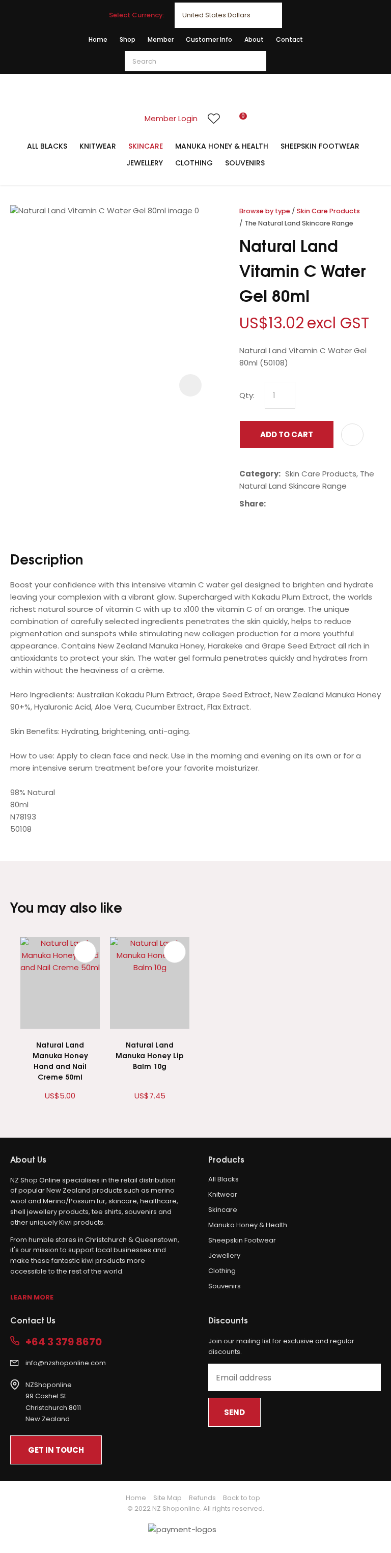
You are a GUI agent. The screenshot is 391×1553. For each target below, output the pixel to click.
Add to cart (286, 434)
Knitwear (97, 146)
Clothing (194, 163)
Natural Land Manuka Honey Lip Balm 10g (150, 1055)
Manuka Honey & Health (221, 146)
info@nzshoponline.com (65, 1363)
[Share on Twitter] (286, 503)
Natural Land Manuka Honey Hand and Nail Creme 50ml (60, 1060)
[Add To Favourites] (352, 434)
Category (258, 473)
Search (254, 61)
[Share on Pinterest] (317, 504)
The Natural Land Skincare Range (298, 223)
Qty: (247, 395)
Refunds (202, 1498)
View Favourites (214, 119)
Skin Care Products (328, 211)
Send (234, 1412)
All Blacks (47, 146)
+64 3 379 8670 (63, 1342)
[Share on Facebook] (272, 504)
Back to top (241, 1498)
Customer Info (209, 39)
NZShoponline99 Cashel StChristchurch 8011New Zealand (53, 1402)
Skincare (145, 146)
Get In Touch (56, 1450)
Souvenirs (245, 163)
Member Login (171, 118)
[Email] (301, 504)
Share (251, 503)
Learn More (31, 1297)
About (254, 39)
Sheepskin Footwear (320, 146)
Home (98, 39)
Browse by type (264, 211)
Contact (289, 39)
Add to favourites (85, 952)
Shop (127, 39)
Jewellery (144, 163)
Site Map (167, 1498)
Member (161, 39)
